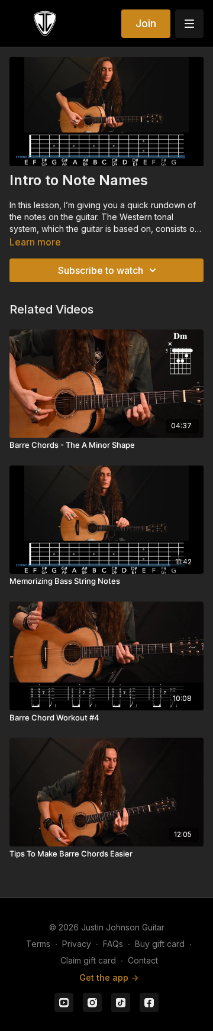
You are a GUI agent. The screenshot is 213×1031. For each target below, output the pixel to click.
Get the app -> (108, 977)
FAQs (113, 944)
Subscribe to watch (100, 270)
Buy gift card (160, 944)
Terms (38, 944)
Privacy (76, 944)
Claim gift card (88, 960)
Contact (143, 960)
